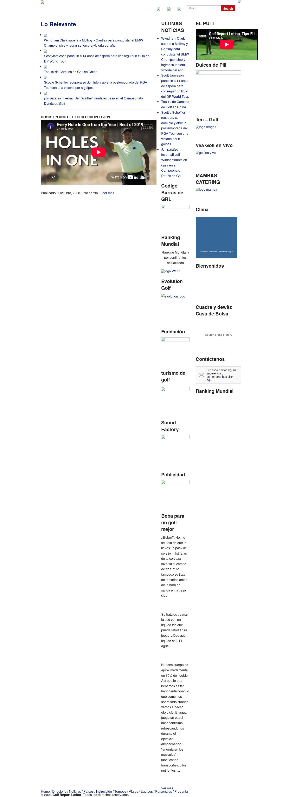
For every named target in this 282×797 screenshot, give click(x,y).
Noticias (105, 8)
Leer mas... (109, 192)
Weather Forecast (208, 251)
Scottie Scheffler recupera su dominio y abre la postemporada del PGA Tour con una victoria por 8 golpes (174, 128)
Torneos (120, 791)
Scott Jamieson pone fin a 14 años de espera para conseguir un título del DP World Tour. (175, 86)
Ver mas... (168, 788)
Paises (88, 791)
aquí (209, 380)
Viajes (133, 791)
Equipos (147, 791)
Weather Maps (226, 251)
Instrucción (104, 791)
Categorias (123, 8)
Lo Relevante (58, 24)
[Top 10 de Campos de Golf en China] (45, 66)
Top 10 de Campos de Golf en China (70, 71)
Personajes (163, 791)
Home (45, 791)
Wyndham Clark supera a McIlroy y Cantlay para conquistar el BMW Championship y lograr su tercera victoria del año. (175, 54)
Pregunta (181, 791)
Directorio (87, 8)
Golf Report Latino (59, 8)
